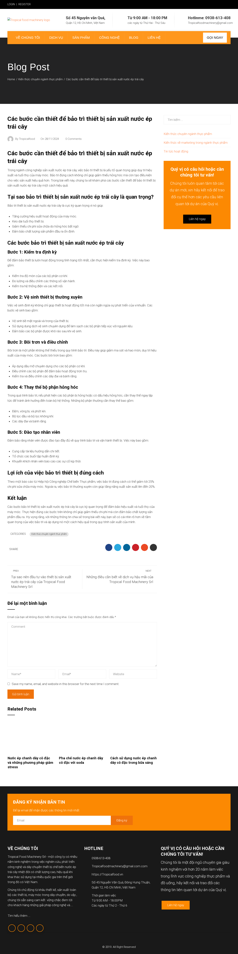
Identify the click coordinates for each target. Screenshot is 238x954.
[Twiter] (21, 928)
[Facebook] (12, 928)
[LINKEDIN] (126, 547)
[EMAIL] (153, 547)
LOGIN (11, 4)
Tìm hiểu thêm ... (19, 916)
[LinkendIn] (30, 928)
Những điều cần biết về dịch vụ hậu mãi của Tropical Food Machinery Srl (119, 576)
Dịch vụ (56, 37)
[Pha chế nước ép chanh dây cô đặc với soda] (82, 736)
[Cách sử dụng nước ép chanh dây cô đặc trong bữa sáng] (133, 736)
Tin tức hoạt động (176, 151)
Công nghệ (109, 37)
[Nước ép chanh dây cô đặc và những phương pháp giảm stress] (31, 736)
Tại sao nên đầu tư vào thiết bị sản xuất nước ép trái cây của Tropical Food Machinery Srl (41, 579)
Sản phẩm (81, 37)
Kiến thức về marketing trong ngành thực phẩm (196, 142)
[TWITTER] (117, 547)
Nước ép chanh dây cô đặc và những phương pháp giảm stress (30, 762)
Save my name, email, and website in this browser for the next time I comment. (65, 684)
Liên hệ (154, 37)
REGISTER (24, 4)
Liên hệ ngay (197, 219)
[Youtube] (40, 928)
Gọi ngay (215, 37)
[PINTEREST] (135, 547)
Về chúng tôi (28, 37)
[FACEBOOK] (108, 547)
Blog (133, 37)
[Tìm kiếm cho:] (197, 117)
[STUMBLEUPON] (144, 547)
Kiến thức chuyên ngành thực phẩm (49, 534)
